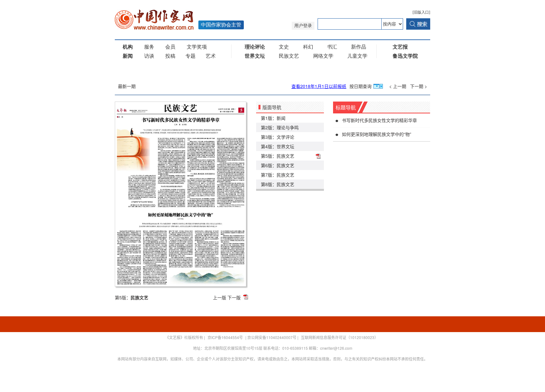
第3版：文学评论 (277, 137)
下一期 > (418, 86)
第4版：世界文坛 (277, 146)
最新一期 (127, 86)
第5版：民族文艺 (277, 156)
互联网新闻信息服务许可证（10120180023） (339, 337)
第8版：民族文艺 (277, 184)
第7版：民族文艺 (277, 175)
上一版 (219, 297)
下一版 (234, 297)
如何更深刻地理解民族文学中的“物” (376, 134)
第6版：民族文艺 (277, 165)
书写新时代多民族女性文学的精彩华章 (379, 120)
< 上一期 (397, 86)
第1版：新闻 (273, 118)
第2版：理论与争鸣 (280, 127)
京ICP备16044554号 (225, 337)
